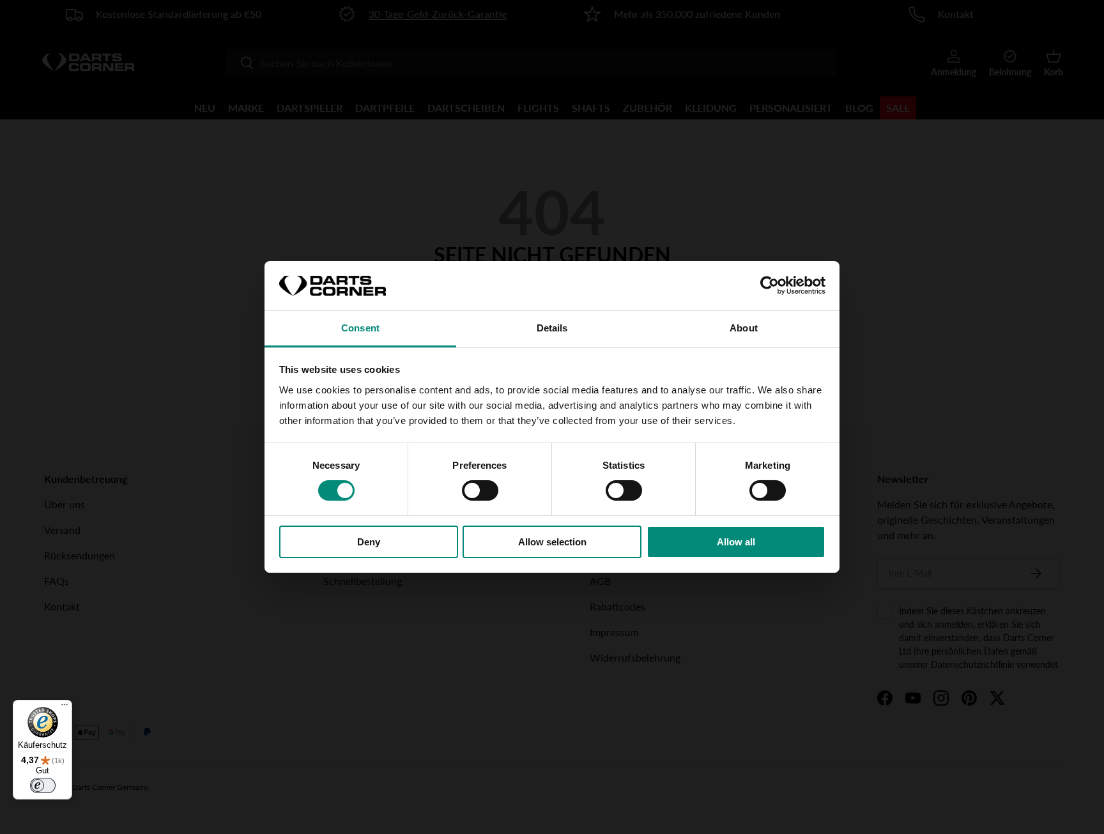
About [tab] (744, 327)
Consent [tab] (360, 327)
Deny (368, 541)
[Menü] (64, 707)
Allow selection (552, 541)
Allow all (736, 541)
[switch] (480, 490)
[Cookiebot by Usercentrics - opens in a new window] (769, 285)
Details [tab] (552, 327)
